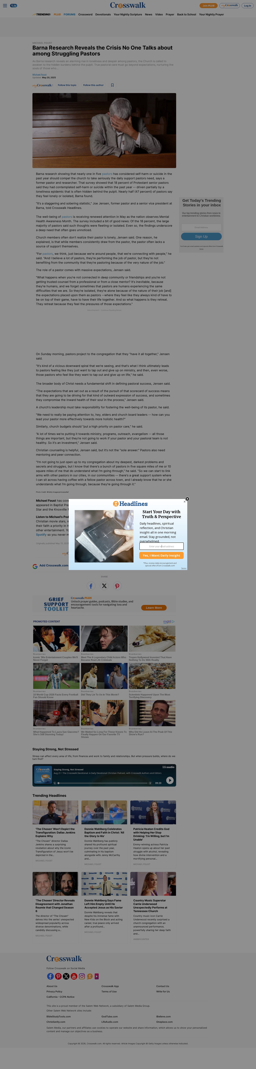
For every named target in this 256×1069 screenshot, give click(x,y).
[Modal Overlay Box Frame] (128, 534)
